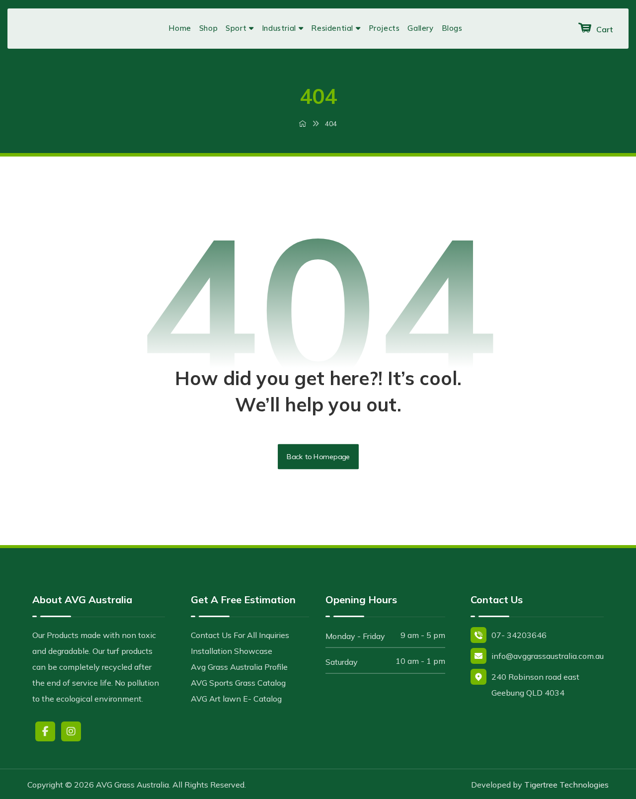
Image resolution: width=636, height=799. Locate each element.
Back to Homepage (318, 456)
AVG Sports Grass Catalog (238, 683)
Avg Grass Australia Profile (239, 667)
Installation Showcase (231, 651)
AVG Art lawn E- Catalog (236, 699)
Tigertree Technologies (566, 785)
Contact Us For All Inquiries (240, 635)
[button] (45, 731)
